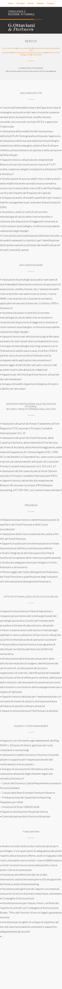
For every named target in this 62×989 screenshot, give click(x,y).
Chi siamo (20, 3)
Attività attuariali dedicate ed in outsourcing (29, 52)
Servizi (30, 3)
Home (10, 3)
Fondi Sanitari (37, 55)
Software (40, 3)
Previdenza (7, 52)
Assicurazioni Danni (25, 48)
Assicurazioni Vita (9, 48)
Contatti (50, 3)
